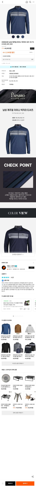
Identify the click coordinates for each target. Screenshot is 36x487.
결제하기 (25, 483)
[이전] (2, 2)
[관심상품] (3, 484)
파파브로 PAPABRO (13, 73)
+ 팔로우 (31, 267)
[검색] (30, 2)
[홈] (26, 2)
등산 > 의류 (12, 71)
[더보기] (33, 2)
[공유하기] (32, 476)
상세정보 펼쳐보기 (17, 254)
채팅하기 (10, 483)
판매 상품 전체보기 (18, 413)
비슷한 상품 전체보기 (18, 363)
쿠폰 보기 (32, 48)
